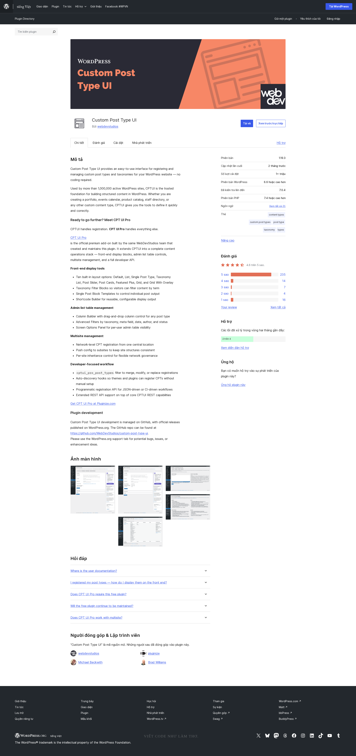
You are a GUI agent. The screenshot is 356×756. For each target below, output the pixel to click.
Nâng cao (227, 240)
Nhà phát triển (141, 143)
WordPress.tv (157, 718)
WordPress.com (290, 701)
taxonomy (269, 229)
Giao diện (87, 707)
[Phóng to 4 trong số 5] (205, 470)
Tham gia (218, 701)
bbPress (285, 712)
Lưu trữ (19, 712)
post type (278, 222)
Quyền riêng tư (24, 718)
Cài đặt (118, 143)
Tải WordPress (339, 6)
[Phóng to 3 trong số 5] (157, 521)
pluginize (154, 653)
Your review (229, 307)
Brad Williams (157, 662)
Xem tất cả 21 (277, 206)
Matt (283, 707)
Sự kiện (217, 707)
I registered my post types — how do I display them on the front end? (118, 582)
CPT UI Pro (78, 237)
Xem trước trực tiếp (270, 123)
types (281, 229)
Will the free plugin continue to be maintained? (101, 606)
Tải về (247, 123)
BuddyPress (288, 718)
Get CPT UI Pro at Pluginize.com (93, 403)
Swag (218, 718)
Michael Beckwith (90, 662)
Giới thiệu (20, 701)
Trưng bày (87, 701)
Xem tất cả (278, 307)
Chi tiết (79, 143)
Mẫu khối (86, 718)
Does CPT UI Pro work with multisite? (96, 617)
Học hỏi (151, 701)
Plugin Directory (24, 18)
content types (276, 214)
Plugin (84, 712)
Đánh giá (99, 143)
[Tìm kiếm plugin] (54, 31)
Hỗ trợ (281, 143)
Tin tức (19, 707)
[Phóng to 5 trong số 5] (205, 499)
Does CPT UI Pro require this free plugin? (98, 594)
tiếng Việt (56, 735)
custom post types (260, 222)
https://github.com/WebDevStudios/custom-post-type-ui (109, 433)
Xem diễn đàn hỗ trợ (235, 348)
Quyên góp (221, 712)
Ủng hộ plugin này (233, 385)
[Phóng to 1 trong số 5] (110, 470)
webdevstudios (107, 126)
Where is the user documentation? (93, 571)
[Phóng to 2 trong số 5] (157, 470)
